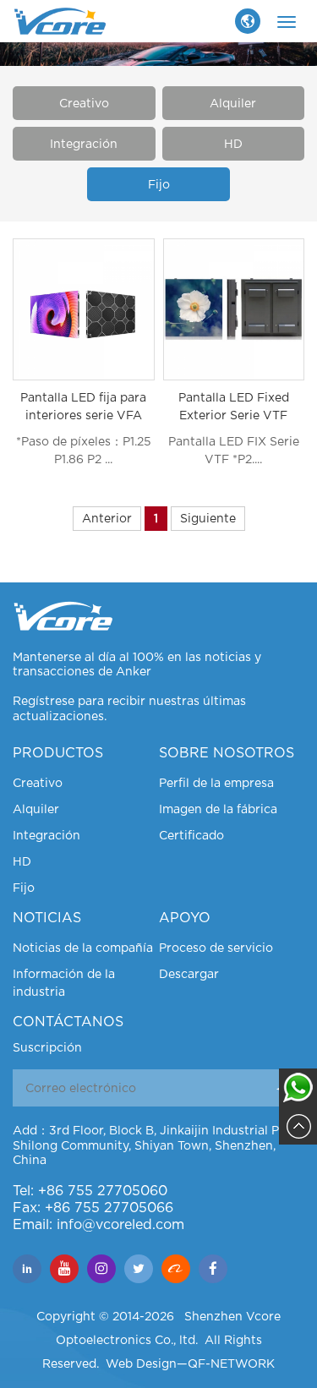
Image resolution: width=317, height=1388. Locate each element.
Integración (84, 143)
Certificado (191, 835)
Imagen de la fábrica (218, 809)
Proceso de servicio (216, 947)
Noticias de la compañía (83, 947)
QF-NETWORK (231, 1363)
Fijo (159, 184)
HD (233, 143)
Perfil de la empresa (216, 783)
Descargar (189, 974)
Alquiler (233, 103)
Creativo (84, 103)
